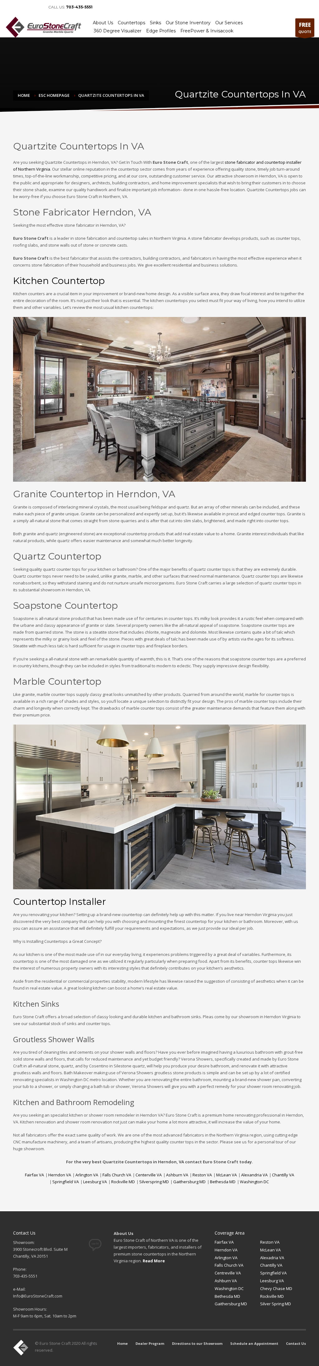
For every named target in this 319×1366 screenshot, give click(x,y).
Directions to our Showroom (197, 1343)
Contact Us (296, 1343)
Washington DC (254, 1181)
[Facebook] (9, 7)
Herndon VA (59, 1175)
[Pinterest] (28, 7)
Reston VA (202, 1175)
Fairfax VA (34, 1175)
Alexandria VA (254, 1175)
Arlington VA (86, 1175)
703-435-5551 (79, 7)
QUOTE (304, 27)
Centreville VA (228, 1273)
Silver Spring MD (275, 1304)
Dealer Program (150, 1343)
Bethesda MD (223, 1181)
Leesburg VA (95, 1181)
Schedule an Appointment (254, 1343)
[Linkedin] (18, 7)
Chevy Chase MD (276, 1288)
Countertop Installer (59, 901)
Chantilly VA (283, 1175)
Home (122, 1343)
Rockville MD (123, 1181)
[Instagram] (37, 7)
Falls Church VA (116, 1175)
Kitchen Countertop (59, 280)
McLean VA (226, 1175)
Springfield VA (65, 1181)
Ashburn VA (177, 1175)
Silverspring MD (154, 1181)
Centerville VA (149, 1175)
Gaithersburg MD (189, 1181)
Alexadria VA (272, 1257)
